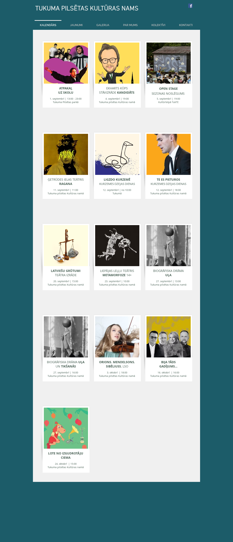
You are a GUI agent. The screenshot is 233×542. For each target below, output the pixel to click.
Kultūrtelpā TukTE (168, 100)
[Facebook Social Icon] (190, 6)
